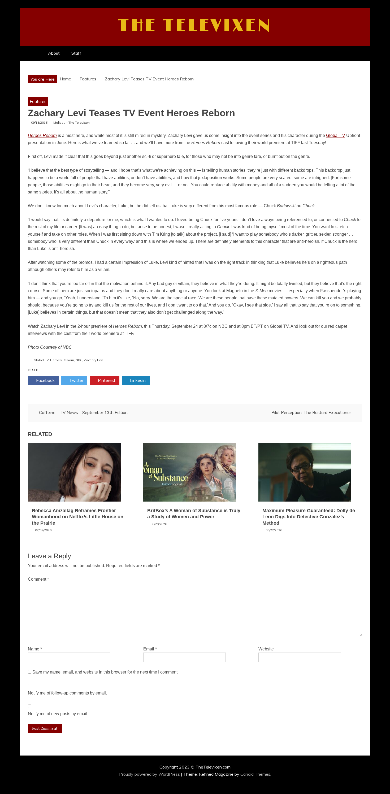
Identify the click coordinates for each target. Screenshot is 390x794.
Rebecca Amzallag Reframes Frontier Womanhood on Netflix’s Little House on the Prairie (77, 517)
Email (150, 649)
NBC (79, 360)
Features (38, 101)
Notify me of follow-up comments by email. (67, 693)
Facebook (45, 380)
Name (35, 649)
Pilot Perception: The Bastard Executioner (311, 412)
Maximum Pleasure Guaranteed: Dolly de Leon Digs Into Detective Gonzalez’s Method (308, 517)
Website (266, 649)
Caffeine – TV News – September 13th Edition (83, 412)
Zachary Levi (93, 360)
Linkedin (137, 380)
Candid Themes (255, 774)
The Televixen (195, 26)
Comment (38, 579)
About (54, 53)
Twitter (75, 380)
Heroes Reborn (42, 135)
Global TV (335, 135)
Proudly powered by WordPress (150, 774)
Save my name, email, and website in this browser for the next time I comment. (105, 672)
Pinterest (106, 380)
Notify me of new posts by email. (58, 713)
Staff (76, 53)
